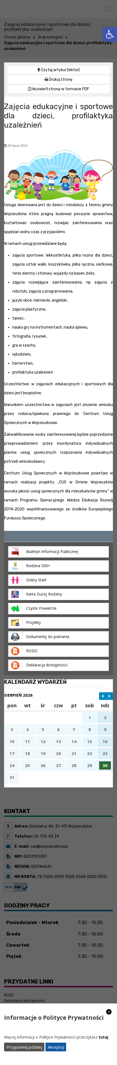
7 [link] (74, 729)
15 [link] (89, 741)
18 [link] (27, 753)
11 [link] (27, 741)
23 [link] (105, 753)
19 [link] (43, 753)
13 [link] (58, 741)
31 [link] (12, 777)
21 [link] (74, 753)
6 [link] (58, 729)
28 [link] (74, 765)
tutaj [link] (103, 1037)
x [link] (109, 1011)
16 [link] (105, 741)
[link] (110, 34)
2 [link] (105, 717)
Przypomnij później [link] (24, 1047)
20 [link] (58, 753)
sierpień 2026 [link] (18, 695)
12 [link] (43, 741)
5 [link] (43, 729)
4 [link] (27, 729)
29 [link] (89, 765)
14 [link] (74, 741)
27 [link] (58, 765)
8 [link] (89, 729)
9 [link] (105, 729)
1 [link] (89, 717)
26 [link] (43, 765)
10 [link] (12, 741)
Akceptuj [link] (56, 1047)
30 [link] (105, 765)
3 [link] (12, 729)
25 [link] (27, 765)
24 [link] (12, 765)
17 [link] (12, 753)
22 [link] (89, 753)
